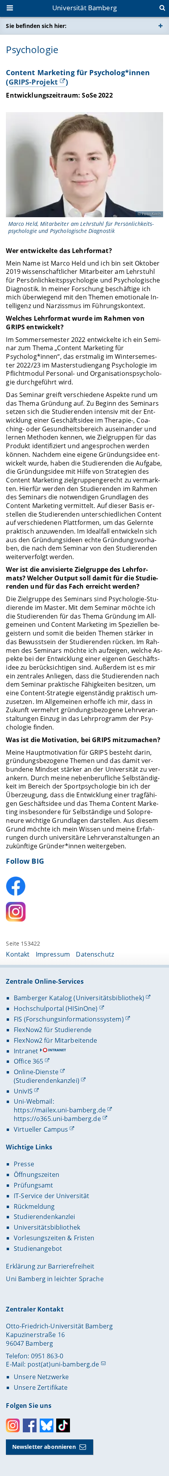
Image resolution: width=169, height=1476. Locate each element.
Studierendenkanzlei (44, 1216)
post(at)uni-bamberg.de (63, 1364)
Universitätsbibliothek (47, 1227)
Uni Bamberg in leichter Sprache (54, 1279)
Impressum (53, 954)
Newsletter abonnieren (44, 1446)
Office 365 (28, 1061)
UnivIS (23, 1091)
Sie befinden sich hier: (36, 26)
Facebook (30, 1425)
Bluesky (46, 1425)
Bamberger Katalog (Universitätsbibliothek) (79, 998)
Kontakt (17, 954)
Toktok (63, 1425)
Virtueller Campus (41, 1129)
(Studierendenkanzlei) (46, 1080)
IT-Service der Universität (52, 1196)
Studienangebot (38, 1248)
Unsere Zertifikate (41, 1387)
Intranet (26, 1051)
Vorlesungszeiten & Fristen (54, 1238)
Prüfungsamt (33, 1185)
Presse (24, 1164)
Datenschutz (95, 954)
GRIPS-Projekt (33, 82)
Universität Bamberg (84, 7)
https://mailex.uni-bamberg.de (60, 1110)
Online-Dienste (36, 1072)
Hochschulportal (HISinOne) (56, 1008)
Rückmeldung (34, 1206)
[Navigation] (10, 9)
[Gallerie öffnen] (84, 164)
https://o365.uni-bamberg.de (57, 1118)
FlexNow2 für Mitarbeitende (55, 1040)
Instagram (13, 1425)
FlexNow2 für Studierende (53, 1029)
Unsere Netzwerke (41, 1377)
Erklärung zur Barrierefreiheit (50, 1266)
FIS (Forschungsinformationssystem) (69, 1019)
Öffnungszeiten (36, 1174)
